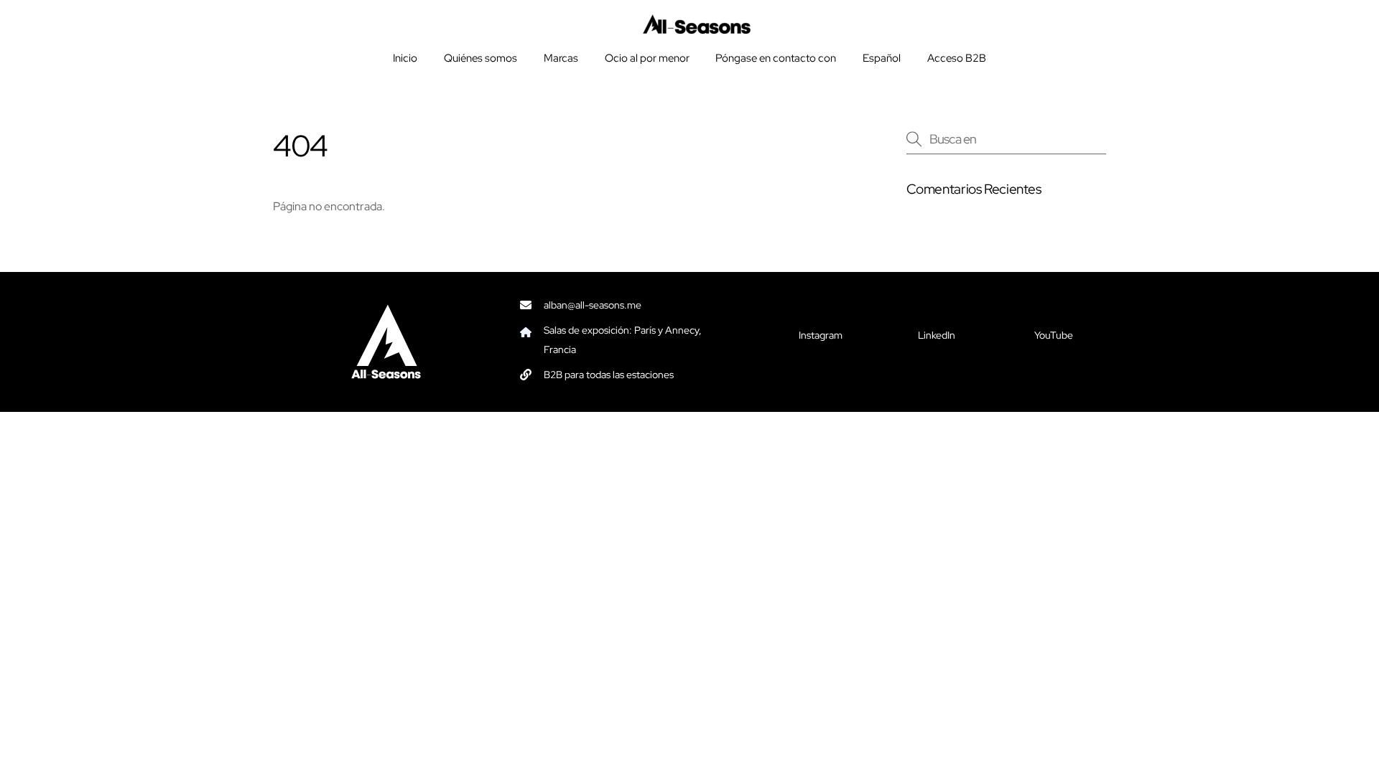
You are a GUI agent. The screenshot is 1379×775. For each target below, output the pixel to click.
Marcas (561, 58)
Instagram (820, 335)
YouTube (1053, 335)
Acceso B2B (956, 58)
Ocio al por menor (647, 58)
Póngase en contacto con (775, 58)
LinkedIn (936, 335)
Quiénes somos (480, 58)
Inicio (405, 58)
